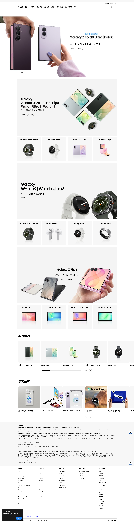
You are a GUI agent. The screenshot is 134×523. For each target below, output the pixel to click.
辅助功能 (101, 476)
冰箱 (40, 487)
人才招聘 (101, 499)
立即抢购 (79, 48)
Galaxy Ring (41, 480)
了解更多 (9, 514)
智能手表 (41, 476)
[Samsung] (22, 6)
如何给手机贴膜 (62, 487)
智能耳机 (41, 478)
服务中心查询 (62, 480)
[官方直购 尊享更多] (119, 397)
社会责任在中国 (102, 485)
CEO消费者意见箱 (63, 476)
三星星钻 (81, 473)
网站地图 (29, 520)
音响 (40, 485)
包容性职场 (101, 478)
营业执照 (37, 516)
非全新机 (20, 494)
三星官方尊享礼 (22, 473)
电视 (40, 482)
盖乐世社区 (81, 476)
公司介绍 (101, 492)
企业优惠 (20, 489)
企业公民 (101, 480)
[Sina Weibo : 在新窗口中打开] (115, 521)
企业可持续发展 (102, 482)
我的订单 (81, 478)
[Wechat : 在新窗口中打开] (112, 521)
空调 (40, 494)
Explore (20, 503)
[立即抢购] (67, 39)
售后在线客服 (62, 471)
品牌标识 (101, 497)
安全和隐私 (101, 473)
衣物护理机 (41, 491)
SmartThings (21, 476)
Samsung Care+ (22, 478)
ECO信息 (61, 482)
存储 (40, 498)
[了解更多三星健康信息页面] (96, 397)
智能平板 (41, 473)
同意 (19, 518)
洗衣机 (40, 489)
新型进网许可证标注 (23, 496)
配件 (40, 501)
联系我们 (61, 478)
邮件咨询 (61, 473)
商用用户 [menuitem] (112, 3)
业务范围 (101, 494)
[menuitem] (33, 7)
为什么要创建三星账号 (84, 471)
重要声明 (40, 520)
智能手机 (41, 471)
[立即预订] (29, 352)
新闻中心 (101, 503)
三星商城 (20, 471)
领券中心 (20, 482)
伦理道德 (101, 506)
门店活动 (20, 498)
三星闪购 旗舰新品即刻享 (24, 485)
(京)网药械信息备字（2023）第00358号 (26, 516)
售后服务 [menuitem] (107, 3)
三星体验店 (21, 491)
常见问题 (20, 501)
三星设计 (101, 508)
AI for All (20, 480)
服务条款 (35, 520)
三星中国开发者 (62, 485)
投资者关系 (101, 501)
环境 (100, 471)
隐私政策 (45, 520)
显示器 (40, 496)
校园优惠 (20, 487)
